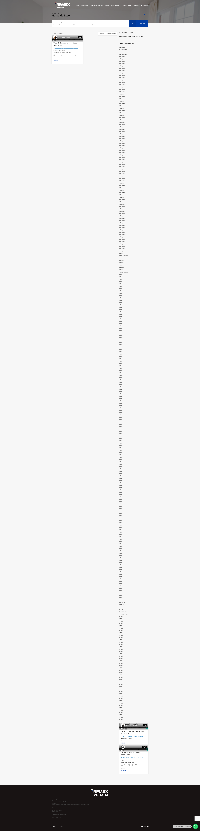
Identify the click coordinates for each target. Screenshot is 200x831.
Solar (121, 609)
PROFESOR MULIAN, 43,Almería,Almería (132, 757)
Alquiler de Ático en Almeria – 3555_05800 (131, 754)
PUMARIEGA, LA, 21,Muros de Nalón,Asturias (66, 48)
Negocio (122, 602)
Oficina (122, 604)
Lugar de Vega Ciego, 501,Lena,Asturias (132, 736)
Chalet (122, 258)
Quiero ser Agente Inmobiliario (112, 5)
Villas (121, 616)
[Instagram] (145, 826)
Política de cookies (56, 808)
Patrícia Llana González (131, 725)
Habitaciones (115, 22)
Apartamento (123, 49)
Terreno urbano (124, 614)
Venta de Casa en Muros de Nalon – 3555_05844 (66, 44)
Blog (53, 800)
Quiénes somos (127, 5)
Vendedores (55, 815)
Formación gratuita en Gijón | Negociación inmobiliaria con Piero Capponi (70, 804)
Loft (121, 274)
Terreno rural (123, 611)
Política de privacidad (57, 810)
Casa (121, 253)
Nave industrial (124, 600)
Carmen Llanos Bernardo (64, 37)
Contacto (136, 5)
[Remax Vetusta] (62, 8)
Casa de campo (124, 255)
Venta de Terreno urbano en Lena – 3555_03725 (133, 732)
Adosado (122, 47)
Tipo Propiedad (76, 22)
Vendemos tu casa (56, 817)
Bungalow (122, 56)
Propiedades (84, 5)
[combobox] (61, 25)
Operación (94, 22)
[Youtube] (147, 826)
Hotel (121, 269)
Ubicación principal (58, 22)
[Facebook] (142, 826)
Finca (121, 265)
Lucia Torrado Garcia (131, 747)
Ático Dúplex (123, 54)
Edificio (122, 262)
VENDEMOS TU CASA (96, 5)
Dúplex (122, 260)
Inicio (77, 5)
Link (53, 807)
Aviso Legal (55, 799)
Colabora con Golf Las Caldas (59, 801)
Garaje (122, 267)
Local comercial (124, 272)
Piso (121, 607)
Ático (121, 52)
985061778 (145, 5)
